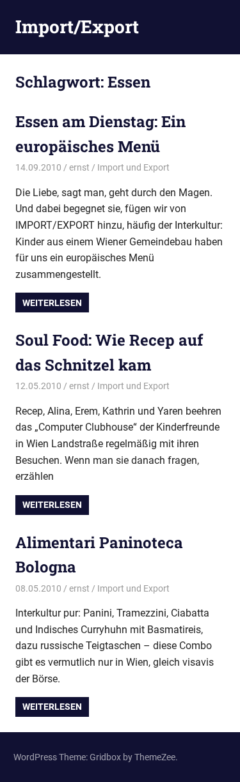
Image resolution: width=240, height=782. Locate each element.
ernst (79, 167)
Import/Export (77, 26)
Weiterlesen (52, 303)
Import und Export (133, 167)
